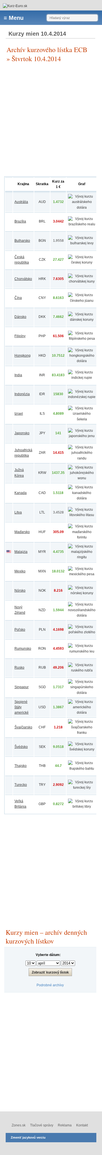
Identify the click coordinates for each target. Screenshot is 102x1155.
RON (42, 649)
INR (42, 375)
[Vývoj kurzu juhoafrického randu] (81, 458)
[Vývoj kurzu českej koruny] (81, 262)
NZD (42, 610)
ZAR (42, 453)
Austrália (21, 202)
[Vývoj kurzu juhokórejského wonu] (81, 478)
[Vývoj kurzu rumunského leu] (81, 651)
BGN (42, 241)
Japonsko (21, 433)
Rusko (19, 668)
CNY (42, 298)
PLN (42, 630)
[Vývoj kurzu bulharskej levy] (81, 243)
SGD (42, 687)
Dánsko (20, 317)
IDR (42, 394)
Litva (18, 512)
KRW (42, 473)
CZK (42, 260)
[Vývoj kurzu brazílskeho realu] (81, 224)
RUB (42, 668)
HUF (42, 532)
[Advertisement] (51, 120)
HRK (42, 279)
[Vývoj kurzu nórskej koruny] (81, 593)
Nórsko (20, 591)
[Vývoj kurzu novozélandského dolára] (81, 615)
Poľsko (19, 630)
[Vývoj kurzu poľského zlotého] (81, 632)
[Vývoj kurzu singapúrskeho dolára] (81, 693)
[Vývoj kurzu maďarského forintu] (81, 537)
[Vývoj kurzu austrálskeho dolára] (81, 207)
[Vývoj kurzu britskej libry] (81, 806)
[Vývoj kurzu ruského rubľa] (81, 670)
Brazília (20, 221)
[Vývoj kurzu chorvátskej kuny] (81, 281)
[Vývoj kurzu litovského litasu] (81, 515)
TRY (42, 785)
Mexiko (20, 571)
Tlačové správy (41, 1125)
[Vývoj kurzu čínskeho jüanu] (81, 301)
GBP (42, 804)
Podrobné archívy (50, 985)
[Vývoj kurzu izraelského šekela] (81, 419)
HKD (42, 356)
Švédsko (21, 747)
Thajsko (20, 766)
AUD (42, 202)
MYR (42, 552)
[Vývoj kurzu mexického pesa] (81, 574)
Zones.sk (19, 1125)
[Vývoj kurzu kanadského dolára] (81, 498)
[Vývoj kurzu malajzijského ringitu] (81, 557)
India (18, 375)
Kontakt (82, 1125)
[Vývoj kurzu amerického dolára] (81, 713)
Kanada (20, 493)
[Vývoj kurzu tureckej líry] (81, 788)
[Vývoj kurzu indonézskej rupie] (81, 397)
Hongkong (22, 356)
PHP (42, 336)
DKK (42, 317)
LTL (42, 512)
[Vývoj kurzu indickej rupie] (81, 378)
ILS (42, 414)
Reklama (65, 1125)
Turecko (20, 785)
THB (42, 766)
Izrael (18, 414)
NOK (42, 591)
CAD (42, 493)
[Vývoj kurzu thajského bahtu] (81, 769)
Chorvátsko (23, 279)
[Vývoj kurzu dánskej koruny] (81, 320)
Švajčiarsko (23, 727)
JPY (42, 433)
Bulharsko (22, 241)
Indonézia (22, 394)
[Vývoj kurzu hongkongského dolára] (81, 361)
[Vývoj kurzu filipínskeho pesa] (81, 339)
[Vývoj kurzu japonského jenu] (81, 436)
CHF (42, 727)
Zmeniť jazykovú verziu (28, 1137)
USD (42, 707)
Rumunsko (22, 649)
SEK (42, 747)
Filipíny (20, 336)
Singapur (21, 687)
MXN (42, 571)
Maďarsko (22, 532)
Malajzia (20, 552)
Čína (18, 298)
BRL (42, 221)
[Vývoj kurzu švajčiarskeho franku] (81, 733)
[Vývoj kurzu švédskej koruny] (81, 749)
